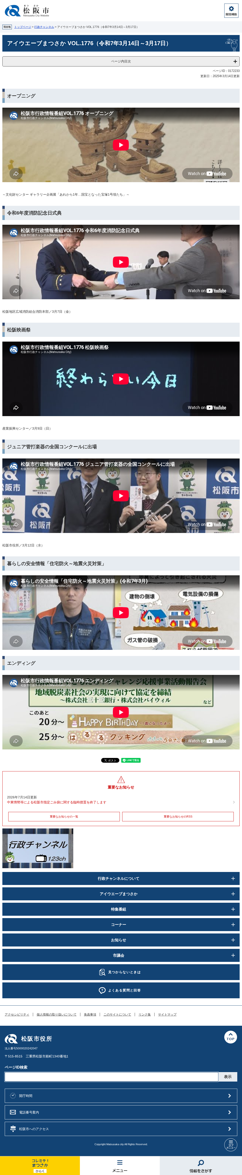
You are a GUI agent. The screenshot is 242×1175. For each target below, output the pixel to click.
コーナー (118, 925)
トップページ (22, 27)
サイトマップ (167, 1014)
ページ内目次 (121, 61)
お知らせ (118, 940)
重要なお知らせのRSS (178, 816)
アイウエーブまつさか (119, 894)
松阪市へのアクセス (34, 1129)
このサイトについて (117, 1014)
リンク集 (144, 1014)
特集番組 (118, 909)
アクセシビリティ (17, 1014)
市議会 (118, 955)
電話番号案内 (29, 1112)
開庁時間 (25, 1096)
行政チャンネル (44, 27)
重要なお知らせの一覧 (64, 816)
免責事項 (90, 1014)
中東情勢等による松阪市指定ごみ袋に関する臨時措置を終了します (56, 802)
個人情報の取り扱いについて (57, 1014)
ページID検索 (16, 1067)
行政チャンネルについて (118, 878)
